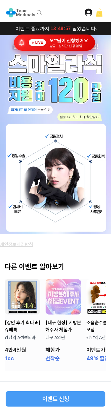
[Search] (39, 12)
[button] (99, 13)
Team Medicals (25, 12)
